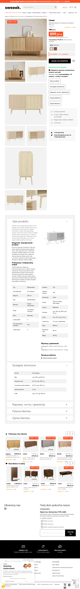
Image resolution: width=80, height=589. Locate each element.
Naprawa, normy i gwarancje (59, 92)
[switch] (74, 583)
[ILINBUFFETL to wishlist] (73, 61)
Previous (68, 433)
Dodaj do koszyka (59, 61)
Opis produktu (54, 81)
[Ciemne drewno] (55, 48)
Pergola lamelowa (36, 12)
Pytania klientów (55, 98)
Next (72, 433)
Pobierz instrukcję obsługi (50, 358)
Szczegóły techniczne (57, 86)
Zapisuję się (70, 533)
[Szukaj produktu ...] (55, 7)
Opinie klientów (55, 103)
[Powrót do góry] (76, 585)
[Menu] (77, 579)
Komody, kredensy (19, 16)
